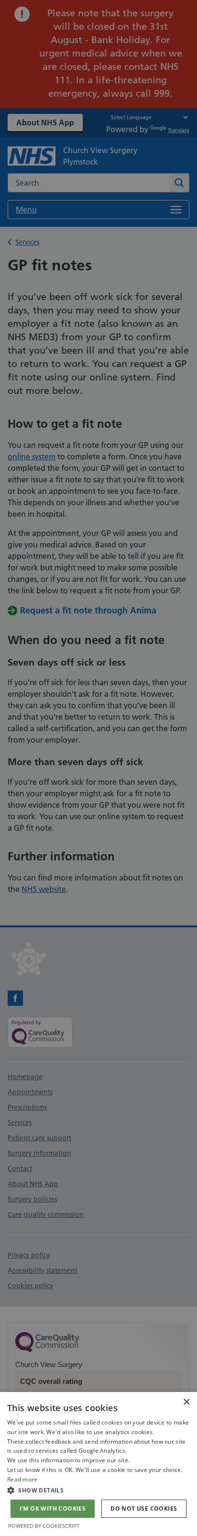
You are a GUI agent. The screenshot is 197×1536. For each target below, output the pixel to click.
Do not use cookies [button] (143, 1508)
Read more (22, 1479)
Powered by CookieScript (43, 1525)
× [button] (186, 1402)
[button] (98, 1490)
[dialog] (98, 1464)
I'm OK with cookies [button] (53, 1508)
